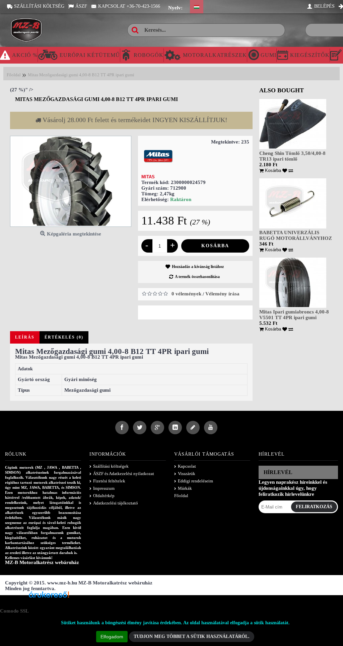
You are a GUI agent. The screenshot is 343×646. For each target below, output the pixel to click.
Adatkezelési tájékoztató (115, 502)
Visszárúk (186, 473)
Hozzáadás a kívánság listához (198, 266)
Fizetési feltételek (109, 480)
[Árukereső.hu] (49, 597)
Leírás (25, 337)
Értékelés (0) (64, 337)
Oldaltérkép (104, 495)
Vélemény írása (222, 293)
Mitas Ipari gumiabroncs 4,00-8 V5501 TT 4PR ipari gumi (294, 314)
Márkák (185, 488)
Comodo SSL (14, 611)
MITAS (148, 176)
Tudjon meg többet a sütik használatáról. (192, 636)
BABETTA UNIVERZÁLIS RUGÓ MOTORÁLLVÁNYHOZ (295, 235)
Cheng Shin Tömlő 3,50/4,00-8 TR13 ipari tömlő (292, 156)
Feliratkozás (314, 506)
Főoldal (181, 495)
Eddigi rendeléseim (195, 480)
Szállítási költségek (111, 466)
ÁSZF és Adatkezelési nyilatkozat (123, 473)
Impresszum (104, 488)
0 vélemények (186, 293)
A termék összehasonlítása (197, 276)
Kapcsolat (187, 466)
